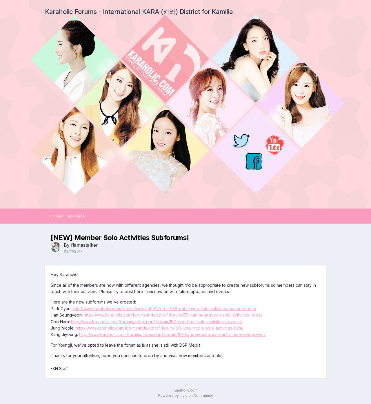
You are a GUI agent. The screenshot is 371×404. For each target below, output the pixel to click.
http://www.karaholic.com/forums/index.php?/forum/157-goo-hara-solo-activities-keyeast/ (156, 321)
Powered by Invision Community (185, 395)
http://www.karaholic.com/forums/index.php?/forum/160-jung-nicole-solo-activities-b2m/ (159, 328)
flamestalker (84, 245)
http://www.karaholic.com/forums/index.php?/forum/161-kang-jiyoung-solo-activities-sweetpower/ (172, 334)
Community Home (68, 216)
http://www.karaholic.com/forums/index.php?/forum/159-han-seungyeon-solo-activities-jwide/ (173, 314)
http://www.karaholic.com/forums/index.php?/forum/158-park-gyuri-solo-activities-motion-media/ (164, 308)
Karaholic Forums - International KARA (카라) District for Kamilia (139, 11)
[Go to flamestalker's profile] (56, 247)
